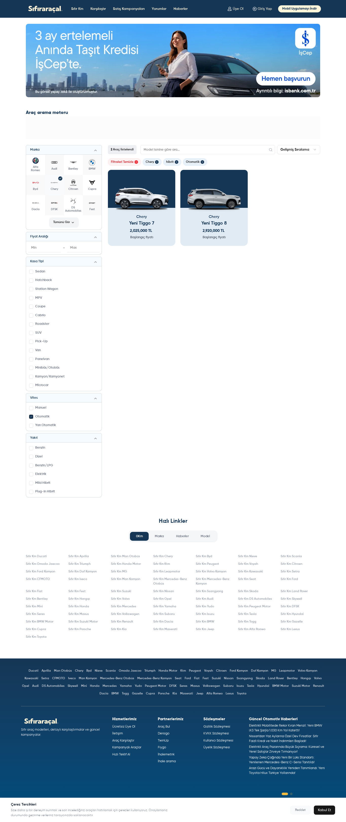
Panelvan (42, 359)
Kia (174, 693)
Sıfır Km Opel (162, 598)
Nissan (229, 678)
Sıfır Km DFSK (290, 606)
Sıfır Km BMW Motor (39, 621)
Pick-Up (41, 341)
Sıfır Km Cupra (36, 629)
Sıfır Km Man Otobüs (125, 556)
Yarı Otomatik (45, 425)
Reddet (300, 810)
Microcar (41, 385)
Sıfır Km (77, 9)
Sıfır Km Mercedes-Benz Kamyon (212, 581)
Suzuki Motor (301, 686)
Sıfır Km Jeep (205, 629)
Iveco (72, 678)
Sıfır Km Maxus (78, 614)
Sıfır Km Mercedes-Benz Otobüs (170, 581)
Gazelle (137, 693)
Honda (95, 686)
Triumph (150, 670)
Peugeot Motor (155, 686)
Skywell (73, 686)
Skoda (260, 678)
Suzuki (216, 678)
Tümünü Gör (61, 222)
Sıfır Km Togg (247, 621)
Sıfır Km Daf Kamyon (82, 571)
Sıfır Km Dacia (163, 621)
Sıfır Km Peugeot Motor (254, 606)
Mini (84, 686)
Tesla (250, 686)
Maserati (186, 693)
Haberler (181, 9)
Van (38, 350)
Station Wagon (46, 289)
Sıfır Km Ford (289, 579)
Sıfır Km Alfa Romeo (251, 629)
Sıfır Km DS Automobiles (255, 598)
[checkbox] (31, 272)
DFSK (173, 686)
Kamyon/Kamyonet (50, 376)
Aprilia (46, 670)
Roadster (42, 324)
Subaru (228, 686)
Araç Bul (164, 726)
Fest (206, 678)
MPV (38, 297)
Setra (45, 678)
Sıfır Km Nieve (247, 556)
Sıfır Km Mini (34, 606)
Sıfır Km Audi (205, 598)
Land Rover (276, 678)
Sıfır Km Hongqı (79, 598)
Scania (111, 670)
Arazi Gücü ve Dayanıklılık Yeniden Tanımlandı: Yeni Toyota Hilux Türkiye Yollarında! (287, 771)
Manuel (40, 407)
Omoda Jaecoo (130, 670)
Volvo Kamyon (307, 670)
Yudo (138, 686)
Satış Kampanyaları (129, 9)
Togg (125, 693)
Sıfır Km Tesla (247, 614)
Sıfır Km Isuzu (205, 614)
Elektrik (40, 474)
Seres (183, 686)
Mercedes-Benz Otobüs (117, 678)
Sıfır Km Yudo (205, 606)
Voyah (208, 670)
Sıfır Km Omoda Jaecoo (43, 564)
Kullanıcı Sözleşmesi (218, 740)
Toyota (241, 693)
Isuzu (240, 686)
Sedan (40, 271)
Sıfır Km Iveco (77, 579)
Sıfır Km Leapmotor (166, 571)
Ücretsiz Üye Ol (123, 726)
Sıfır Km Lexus (290, 629)
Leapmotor (287, 670)
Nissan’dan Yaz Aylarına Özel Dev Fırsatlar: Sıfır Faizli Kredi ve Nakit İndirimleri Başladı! (283, 739)
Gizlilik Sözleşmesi (216, 726)
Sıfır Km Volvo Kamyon (211, 571)
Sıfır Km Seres (35, 614)
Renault (318, 686)
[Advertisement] (173, 127)
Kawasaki (31, 678)
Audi (35, 686)
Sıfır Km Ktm (161, 564)
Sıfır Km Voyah (248, 564)
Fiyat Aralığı (39, 236)
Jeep (199, 693)
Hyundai (263, 686)
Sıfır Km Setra (290, 571)
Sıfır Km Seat (247, 579)
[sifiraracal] (44, 9)
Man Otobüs (63, 670)
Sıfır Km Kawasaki (250, 571)
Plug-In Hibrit (45, 491)
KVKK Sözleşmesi (216, 733)
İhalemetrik (166, 754)
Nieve (99, 670)
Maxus (195, 686)
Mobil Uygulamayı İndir (299, 8)
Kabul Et (324, 810)
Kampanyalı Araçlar (126, 747)
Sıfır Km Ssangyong (209, 591)
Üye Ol (238, 9)
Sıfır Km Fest (77, 591)
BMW (115, 693)
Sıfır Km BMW (205, 621)
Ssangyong (245, 678)
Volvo (318, 678)
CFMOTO (58, 678)
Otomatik (42, 416)
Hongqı (306, 678)
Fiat (197, 678)
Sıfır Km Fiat (34, 591)
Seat (178, 678)
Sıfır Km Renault (122, 621)
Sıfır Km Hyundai (292, 614)
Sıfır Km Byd (204, 556)
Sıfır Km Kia (119, 629)
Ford (188, 678)
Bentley (292, 678)
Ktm (183, 670)
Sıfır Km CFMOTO (38, 579)
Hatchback (43, 280)
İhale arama (167, 761)
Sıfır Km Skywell (291, 598)
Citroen (221, 670)
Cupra (150, 693)
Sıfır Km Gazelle (292, 621)
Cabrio (40, 315)
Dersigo (163, 733)
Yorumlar (159, 9)
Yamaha (126, 686)
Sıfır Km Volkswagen (125, 614)
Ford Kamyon (239, 670)
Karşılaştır (98, 9)
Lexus (230, 693)
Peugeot (195, 670)
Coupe (40, 306)
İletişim (117, 733)
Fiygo (162, 747)
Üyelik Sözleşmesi (216, 747)
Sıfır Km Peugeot (207, 564)
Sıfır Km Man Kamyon (125, 579)
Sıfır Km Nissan (163, 591)
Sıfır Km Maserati (165, 629)
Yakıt (34, 437)
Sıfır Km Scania (291, 556)
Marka (35, 149)
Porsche (163, 693)
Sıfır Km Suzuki (121, 591)
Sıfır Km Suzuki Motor (83, 621)
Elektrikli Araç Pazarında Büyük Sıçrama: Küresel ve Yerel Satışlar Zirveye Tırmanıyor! (286, 749)
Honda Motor (168, 670)
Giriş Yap (265, 9)
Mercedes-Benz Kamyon (154, 678)
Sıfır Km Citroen (291, 564)
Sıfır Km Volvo (120, 598)
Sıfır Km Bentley (37, 598)
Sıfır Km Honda (78, 606)
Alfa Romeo (214, 693)
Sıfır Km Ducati (36, 556)
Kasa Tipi (37, 261)
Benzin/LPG (44, 465)
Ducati (34, 670)
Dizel (39, 456)
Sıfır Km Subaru (164, 614)
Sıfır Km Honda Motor (126, 564)
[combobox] (298, 149)
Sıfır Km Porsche (79, 629)
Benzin (40, 447)
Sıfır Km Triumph (79, 564)
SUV (38, 332)
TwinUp (163, 740)
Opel (25, 686)
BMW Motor (280, 686)
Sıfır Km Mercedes (123, 606)
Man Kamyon (88, 678)
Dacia (104, 693)
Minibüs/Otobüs (47, 367)
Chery (79, 670)
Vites (34, 397)
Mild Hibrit (42, 483)
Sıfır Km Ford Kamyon (40, 571)
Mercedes (110, 686)
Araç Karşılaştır (123, 740)
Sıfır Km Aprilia (78, 556)
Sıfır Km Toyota (36, 636)
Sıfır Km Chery (163, 556)
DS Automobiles (53, 686)
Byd (89, 670)
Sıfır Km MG (119, 571)
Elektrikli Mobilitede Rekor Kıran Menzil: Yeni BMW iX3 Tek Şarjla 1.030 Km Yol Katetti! (285, 728)
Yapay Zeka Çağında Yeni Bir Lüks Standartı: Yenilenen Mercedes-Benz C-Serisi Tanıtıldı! (282, 760)
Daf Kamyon (259, 670)
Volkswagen (211, 686)
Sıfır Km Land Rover (294, 591)
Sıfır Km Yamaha (164, 606)
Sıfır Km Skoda (248, 591)
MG (273, 670)
